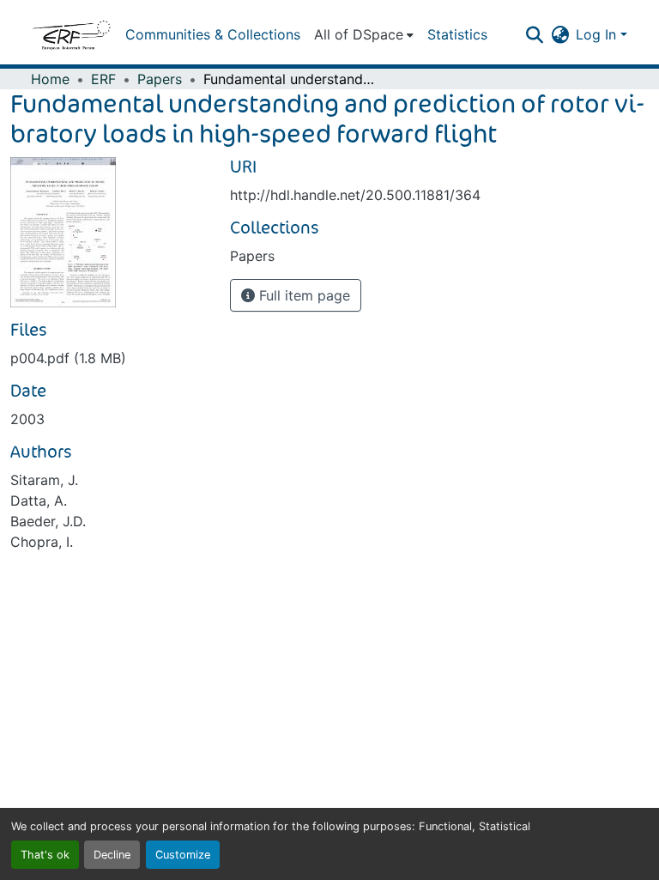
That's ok (45, 854)
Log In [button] (598, 34)
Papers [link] (159, 79)
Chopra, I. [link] (41, 541)
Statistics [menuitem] (457, 34)
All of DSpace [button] (358, 34)
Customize (182, 854)
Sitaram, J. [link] (44, 480)
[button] (71, 34)
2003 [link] (27, 419)
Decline (112, 854)
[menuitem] (364, 34)
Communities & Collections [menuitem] (212, 34)
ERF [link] (103, 79)
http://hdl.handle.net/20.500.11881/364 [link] (355, 194)
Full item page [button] (302, 295)
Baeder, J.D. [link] (48, 521)
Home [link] (50, 79)
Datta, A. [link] (38, 500)
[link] (109, 358)
